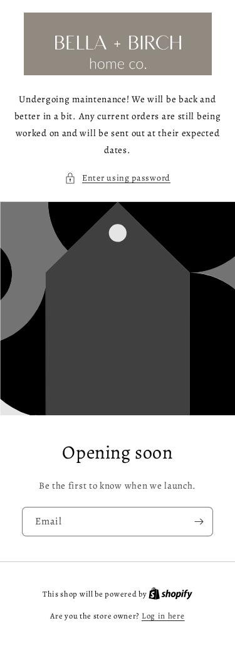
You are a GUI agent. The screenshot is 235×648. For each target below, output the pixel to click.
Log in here (163, 615)
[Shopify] (170, 593)
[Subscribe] (198, 521)
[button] (117, 178)
